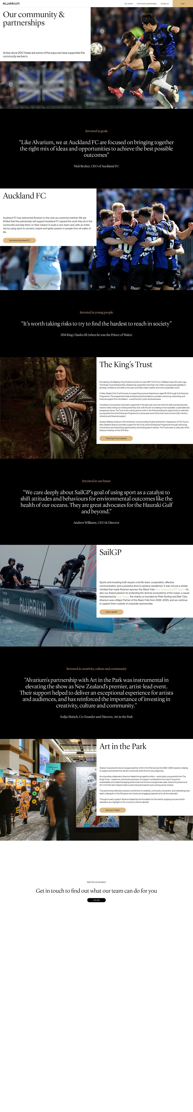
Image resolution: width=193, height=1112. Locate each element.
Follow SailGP (111, 612)
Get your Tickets (113, 810)
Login (183, 3)
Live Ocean (123, 596)
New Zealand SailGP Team (169, 589)
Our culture (128, 4)
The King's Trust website (116, 438)
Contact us (165, 4)
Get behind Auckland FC (19, 240)
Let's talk (96, 900)
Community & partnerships (147, 4)
